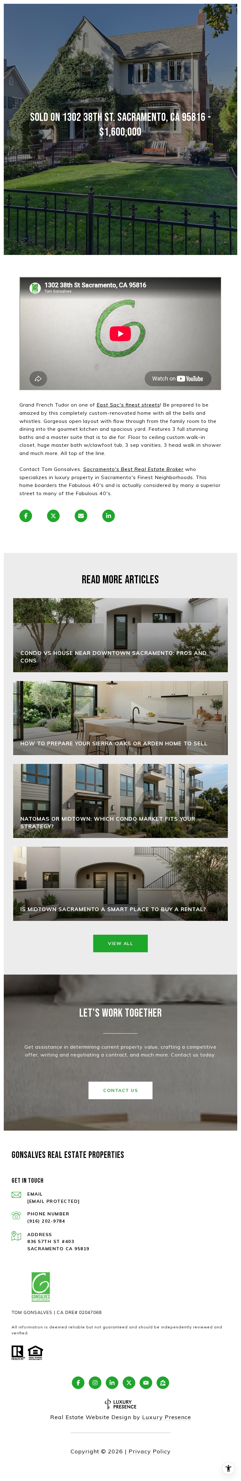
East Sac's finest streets (128, 405)
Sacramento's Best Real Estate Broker (133, 469)
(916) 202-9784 (46, 1221)
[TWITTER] (129, 1382)
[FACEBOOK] (78, 1382)
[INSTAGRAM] (95, 1382)
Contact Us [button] (120, 1090)
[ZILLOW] (163, 1382)
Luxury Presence (166, 1417)
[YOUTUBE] (146, 1382)
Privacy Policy (150, 1451)
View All (120, 943)
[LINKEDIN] (112, 1382)
